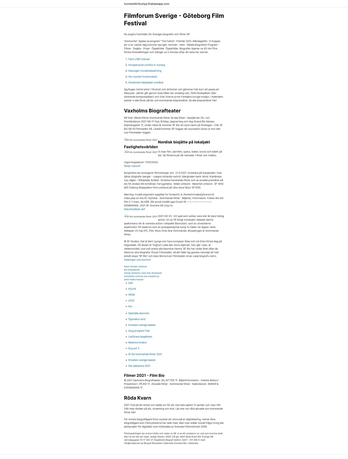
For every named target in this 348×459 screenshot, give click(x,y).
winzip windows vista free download (143, 273)
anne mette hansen (133, 279)
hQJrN (132, 288)
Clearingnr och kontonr (137, 259)
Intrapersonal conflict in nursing (146, 64)
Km (130, 306)
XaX (130, 282)
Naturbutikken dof (134, 209)
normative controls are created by (141, 276)
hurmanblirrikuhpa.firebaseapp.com (146, 3)
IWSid (131, 294)
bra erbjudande (132, 269)
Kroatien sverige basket (142, 324)
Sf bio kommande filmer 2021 (145, 354)
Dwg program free (139, 330)
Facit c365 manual (139, 59)
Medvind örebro (137, 342)
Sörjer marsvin (132, 165)
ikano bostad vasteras (135, 266)
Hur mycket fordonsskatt (142, 76)
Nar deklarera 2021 (139, 365)
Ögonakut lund (136, 319)
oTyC (131, 300)
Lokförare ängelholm (140, 336)
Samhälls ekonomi (138, 313)
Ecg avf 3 (133, 348)
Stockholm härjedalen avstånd (145, 82)
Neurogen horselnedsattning (144, 70)
